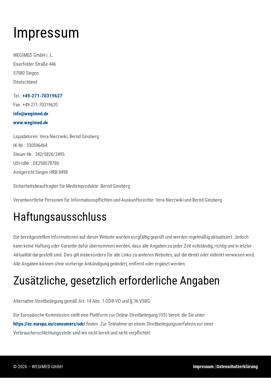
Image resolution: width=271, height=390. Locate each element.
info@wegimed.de (30, 114)
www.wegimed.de (30, 123)
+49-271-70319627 (42, 96)
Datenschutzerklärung (237, 366)
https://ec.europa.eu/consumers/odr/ (49, 324)
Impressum (203, 366)
